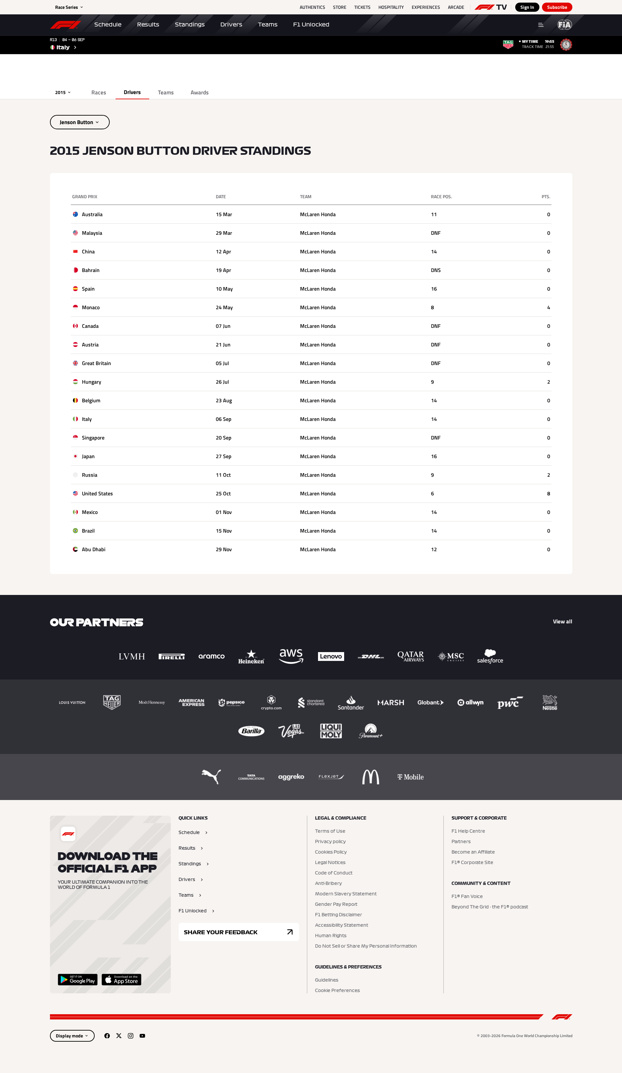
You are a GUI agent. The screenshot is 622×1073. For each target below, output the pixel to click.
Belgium (91, 400)
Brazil (88, 531)
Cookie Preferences (337, 991)
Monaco (91, 307)
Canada (90, 326)
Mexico (90, 512)
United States (97, 493)
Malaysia (92, 233)
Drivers (231, 24)
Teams (268, 24)
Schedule (107, 24)
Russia (89, 475)
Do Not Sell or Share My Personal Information (366, 946)
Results (148, 24)
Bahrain (91, 270)
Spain (88, 289)
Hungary (91, 382)
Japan (88, 456)
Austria (90, 344)
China (88, 251)
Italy (87, 419)
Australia (92, 214)
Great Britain (96, 363)
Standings (190, 24)
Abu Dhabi (93, 549)
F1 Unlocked (311, 24)
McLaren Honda (318, 214)
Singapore (93, 437)
